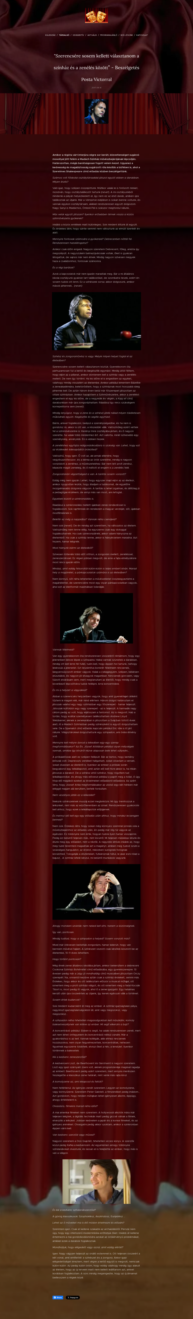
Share (59, 1297)
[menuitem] (51, 35)
